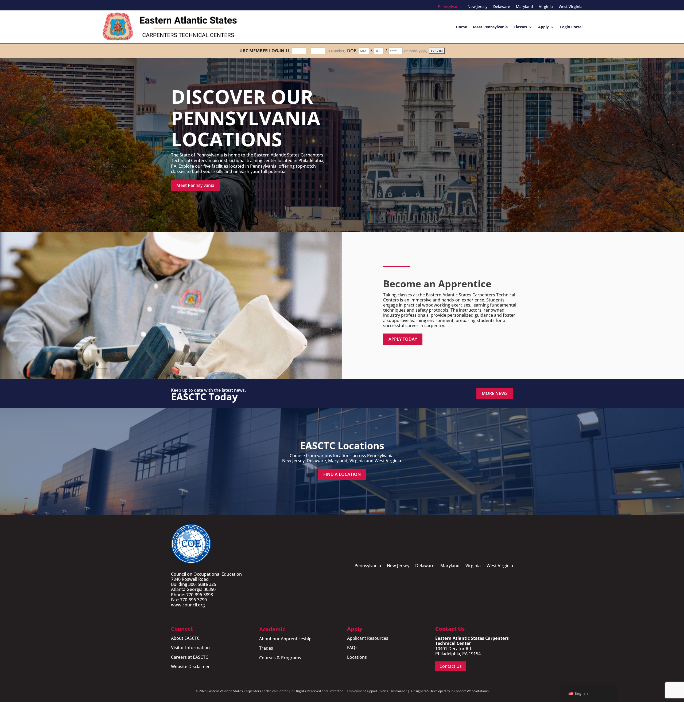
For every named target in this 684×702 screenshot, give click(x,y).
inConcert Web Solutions (470, 691)
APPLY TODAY (402, 339)
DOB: (352, 50)
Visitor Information (190, 647)
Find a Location (342, 474)
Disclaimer (399, 691)
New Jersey (477, 7)
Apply (543, 26)
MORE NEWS (495, 393)
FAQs (352, 647)
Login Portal (571, 26)
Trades (266, 648)
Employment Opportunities (367, 691)
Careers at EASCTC (189, 657)
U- (288, 50)
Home (461, 26)
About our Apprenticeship (285, 639)
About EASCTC (185, 638)
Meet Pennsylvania (490, 26)
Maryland (524, 7)
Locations (357, 657)
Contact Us (451, 666)
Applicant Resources (367, 638)
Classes (520, 26)
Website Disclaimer (190, 666)
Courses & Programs (280, 658)
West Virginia (570, 7)
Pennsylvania (450, 7)
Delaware (501, 7)
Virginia (546, 7)
